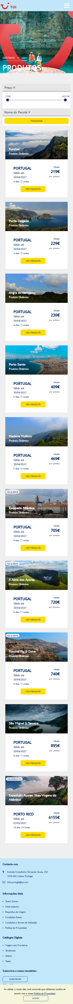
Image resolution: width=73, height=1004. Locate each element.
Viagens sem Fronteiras (16, 945)
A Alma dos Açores (22, 582)
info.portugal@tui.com (17, 882)
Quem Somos (11, 901)
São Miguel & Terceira (24, 725)
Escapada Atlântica (22, 510)
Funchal (19, 151)
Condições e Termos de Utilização (21, 922)
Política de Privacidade (16, 927)
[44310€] (65, 100)
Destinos (9, 57)
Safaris (8, 955)
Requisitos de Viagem (15, 911)
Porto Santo (19, 366)
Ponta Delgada (19, 223)
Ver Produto (33, 189)
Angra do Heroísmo (22, 295)
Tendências (10, 950)
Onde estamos (12, 906)
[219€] (7, 100)
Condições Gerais (13, 917)
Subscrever (15, 979)
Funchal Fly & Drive (22, 653)
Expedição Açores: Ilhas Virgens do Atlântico (32, 797)
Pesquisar (36, 120)
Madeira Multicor (20, 438)
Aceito (35, 998)
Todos (8, 961)
